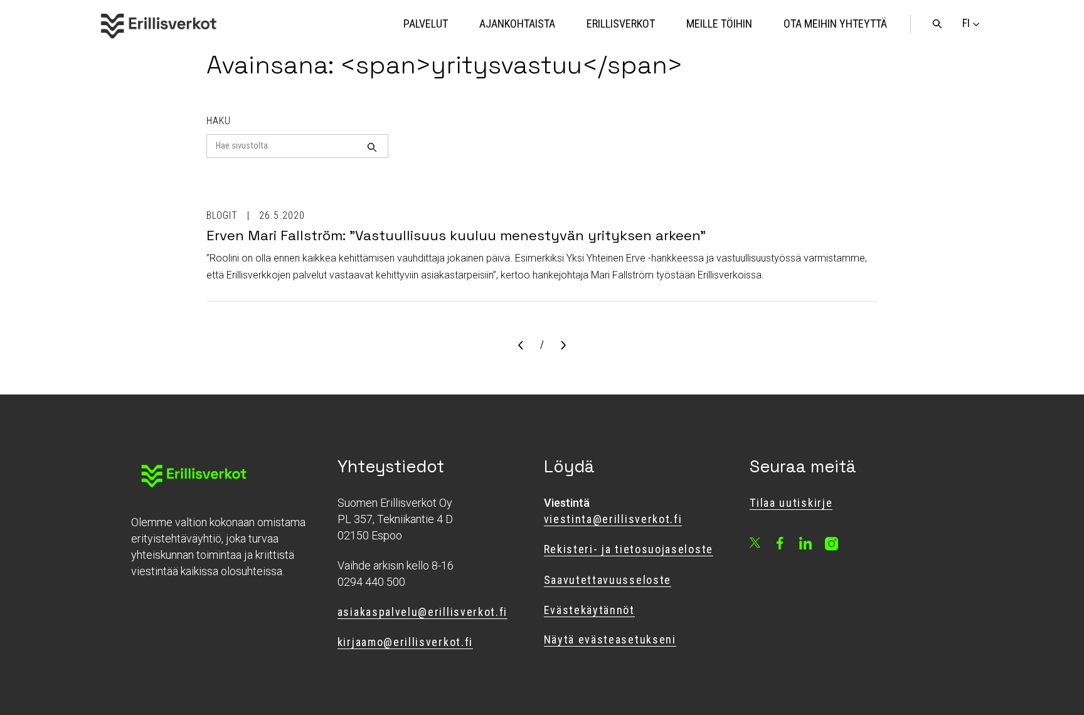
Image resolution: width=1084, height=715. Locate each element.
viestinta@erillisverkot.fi (613, 519)
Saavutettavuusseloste (608, 579)
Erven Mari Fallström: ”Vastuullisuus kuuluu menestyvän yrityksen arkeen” (456, 235)
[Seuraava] (563, 346)
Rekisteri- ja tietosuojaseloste (628, 549)
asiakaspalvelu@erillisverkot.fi (422, 611)
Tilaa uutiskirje (791, 502)
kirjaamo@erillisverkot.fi (405, 642)
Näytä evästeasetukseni (610, 639)
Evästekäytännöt (589, 610)
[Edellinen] (520, 346)
